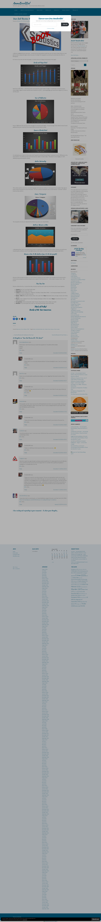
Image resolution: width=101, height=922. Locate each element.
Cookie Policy (25, 919)
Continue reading (50, 28)
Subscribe (65, 24)
